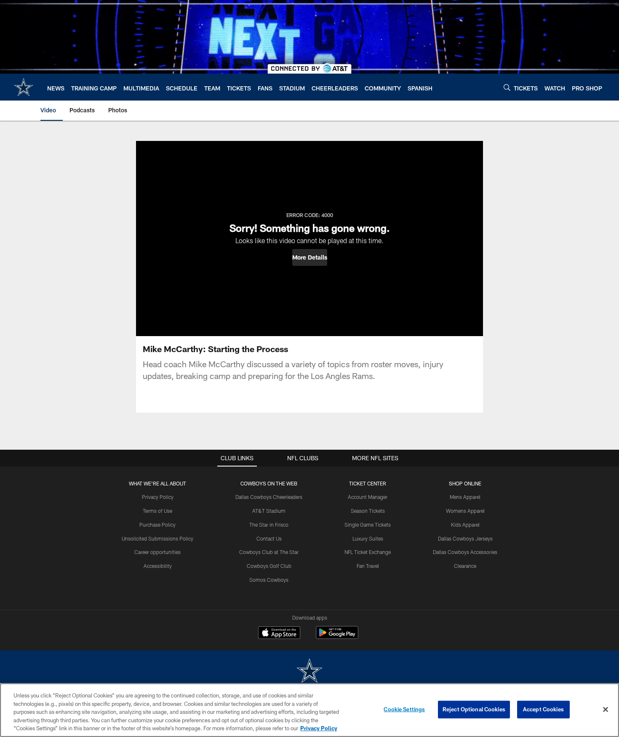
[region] (309, 710)
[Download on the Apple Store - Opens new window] (279, 633)
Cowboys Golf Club (269, 566)
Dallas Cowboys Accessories (465, 552)
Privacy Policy (157, 497)
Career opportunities (157, 552)
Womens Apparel (465, 511)
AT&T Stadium (268, 511)
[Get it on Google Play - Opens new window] (337, 636)
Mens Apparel (465, 497)
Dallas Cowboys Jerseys (465, 538)
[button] (309, 257)
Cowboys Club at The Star (269, 552)
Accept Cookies (543, 709)
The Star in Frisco (268, 525)
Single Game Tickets (367, 525)
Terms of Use (157, 511)
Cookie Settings (404, 709)
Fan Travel (368, 566)
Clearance (465, 566)
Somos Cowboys (268, 580)
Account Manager (367, 497)
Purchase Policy (157, 525)
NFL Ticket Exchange (367, 552)
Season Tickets (368, 511)
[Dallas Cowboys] (309, 671)
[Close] (605, 709)
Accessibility (158, 566)
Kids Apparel (465, 525)
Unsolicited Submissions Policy (157, 538)
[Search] (507, 87)
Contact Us (269, 538)
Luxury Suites (367, 538)
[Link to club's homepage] (23, 87)
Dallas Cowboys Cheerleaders (268, 497)
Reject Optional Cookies (474, 709)
